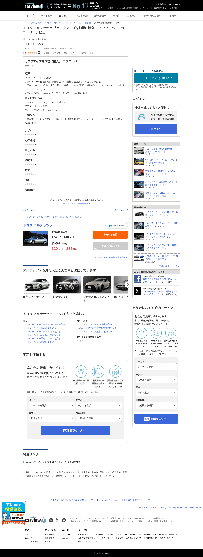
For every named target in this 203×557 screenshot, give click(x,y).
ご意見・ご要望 (166, 538)
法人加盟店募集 (150, 538)
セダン (82, 340)
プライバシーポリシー (125, 534)
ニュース (132, 15)
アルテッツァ (63, 23)
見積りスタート (79, 430)
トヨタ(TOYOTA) (49, 23)
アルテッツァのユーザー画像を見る (43, 331)
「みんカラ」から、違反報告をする (75, 203)
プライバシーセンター (146, 534)
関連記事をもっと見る (169, 266)
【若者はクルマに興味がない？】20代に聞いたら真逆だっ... (161, 259)
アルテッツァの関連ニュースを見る (43, 338)
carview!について (85, 534)
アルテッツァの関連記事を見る (40, 342)
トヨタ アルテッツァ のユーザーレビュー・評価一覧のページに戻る (52, 217)
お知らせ (109, 534)
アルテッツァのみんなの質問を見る (43, 335)
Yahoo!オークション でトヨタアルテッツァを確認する (53, 462)
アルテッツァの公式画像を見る (40, 328)
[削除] (25, 502)
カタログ (64, 15)
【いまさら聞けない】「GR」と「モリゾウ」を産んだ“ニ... (160, 237)
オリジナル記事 (152, 15)
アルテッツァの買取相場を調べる (95, 331)
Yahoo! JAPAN (173, 4)
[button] (116, 225)
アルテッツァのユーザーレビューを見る (45, 324)
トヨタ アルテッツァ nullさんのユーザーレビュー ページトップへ (171, 507)
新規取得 (162, 4)
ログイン (153, 4)
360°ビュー (46, 15)
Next (128, 284)
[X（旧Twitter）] (57, 520)
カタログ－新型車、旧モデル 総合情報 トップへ (73, 500)
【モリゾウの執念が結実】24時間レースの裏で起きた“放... (161, 248)
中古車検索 (82, 15)
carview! (26, 23)
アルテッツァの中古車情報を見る (95, 324)
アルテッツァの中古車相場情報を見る (98, 328)
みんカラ (66, 538)
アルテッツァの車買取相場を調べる (111, 257)
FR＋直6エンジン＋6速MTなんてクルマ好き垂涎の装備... (161, 163)
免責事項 (173, 534)
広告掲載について (133, 538)
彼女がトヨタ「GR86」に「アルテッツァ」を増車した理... (161, 196)
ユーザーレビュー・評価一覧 (80, 23)
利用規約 (163, 534)
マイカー (172, 15)
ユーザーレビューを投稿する (155, 78)
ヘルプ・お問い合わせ (87, 541)
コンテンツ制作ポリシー (88, 538)
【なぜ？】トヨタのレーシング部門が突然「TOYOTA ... (161, 226)
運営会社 (99, 534)
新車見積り (100, 15)
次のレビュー (120, 210)
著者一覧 (105, 538)
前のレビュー (30, 210)
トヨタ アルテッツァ (37, 225)
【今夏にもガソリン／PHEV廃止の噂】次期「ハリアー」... (161, 215)
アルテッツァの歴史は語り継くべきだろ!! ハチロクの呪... (161, 152)
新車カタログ (36, 23)
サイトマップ (117, 538)
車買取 (116, 15)
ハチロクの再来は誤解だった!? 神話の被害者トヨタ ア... (161, 185)
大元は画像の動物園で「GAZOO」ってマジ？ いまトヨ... (161, 174)
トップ (30, 15)
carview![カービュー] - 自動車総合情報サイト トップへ (126, 500)
